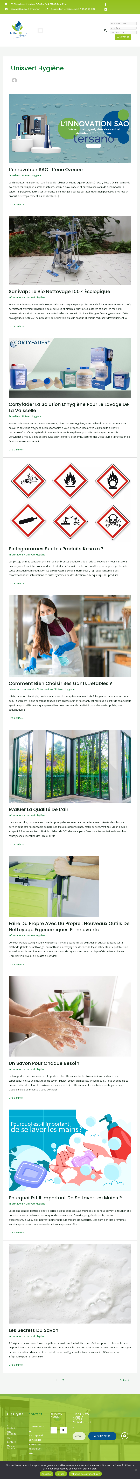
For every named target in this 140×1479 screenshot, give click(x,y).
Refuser (61, 1474)
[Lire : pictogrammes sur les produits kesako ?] (70, 501)
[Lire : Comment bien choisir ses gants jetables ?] (70, 635)
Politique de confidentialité (85, 1474)
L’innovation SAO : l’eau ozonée (46, 169)
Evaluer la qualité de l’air (38, 809)
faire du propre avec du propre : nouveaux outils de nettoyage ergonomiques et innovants (69, 926)
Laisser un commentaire (22, 689)
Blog (9, 1438)
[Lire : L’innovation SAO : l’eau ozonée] (70, 128)
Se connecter (123, 37)
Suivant (126, 1380)
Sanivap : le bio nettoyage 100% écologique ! (61, 291)
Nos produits (11, 1433)
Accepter (46, 1474)
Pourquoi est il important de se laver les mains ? (65, 1197)
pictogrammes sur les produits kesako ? (56, 548)
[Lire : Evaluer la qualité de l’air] (70, 766)
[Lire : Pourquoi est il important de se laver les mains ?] (70, 1150)
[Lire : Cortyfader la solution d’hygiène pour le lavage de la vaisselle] (70, 367)
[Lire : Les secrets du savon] (70, 1283)
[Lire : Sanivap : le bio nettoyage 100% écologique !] (70, 250)
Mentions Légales (11, 1447)
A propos (11, 1427)
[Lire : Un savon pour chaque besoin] (70, 1015)
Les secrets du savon (33, 1330)
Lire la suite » (16, 204)
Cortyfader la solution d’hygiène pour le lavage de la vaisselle (69, 407)
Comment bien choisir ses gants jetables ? (60, 683)
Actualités (14, 175)
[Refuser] (135, 1470)
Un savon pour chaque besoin (44, 1063)
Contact (11, 1442)
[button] (40, 30)
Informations (16, 297)
